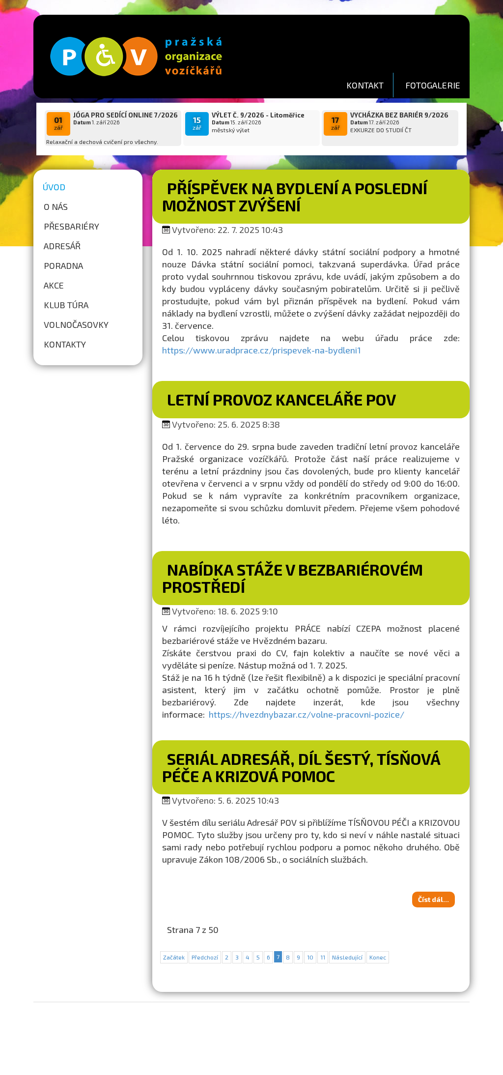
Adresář (62, 245)
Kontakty (65, 344)
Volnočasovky (76, 324)
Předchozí (205, 957)
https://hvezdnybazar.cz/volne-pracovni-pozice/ (306, 714)
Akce (54, 285)
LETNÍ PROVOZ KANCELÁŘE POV (281, 399)
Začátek (174, 957)
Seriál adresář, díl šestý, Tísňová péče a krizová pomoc (301, 767)
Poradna (63, 265)
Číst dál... (433, 899)
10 (310, 957)
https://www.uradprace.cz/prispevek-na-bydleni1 (261, 350)
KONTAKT (365, 85)
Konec (377, 957)
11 (322, 957)
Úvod (54, 186)
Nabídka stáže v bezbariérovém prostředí (292, 578)
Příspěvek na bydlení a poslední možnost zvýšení (294, 196)
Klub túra (66, 304)
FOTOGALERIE (432, 85)
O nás (56, 206)
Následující (347, 957)
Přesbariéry (71, 226)
